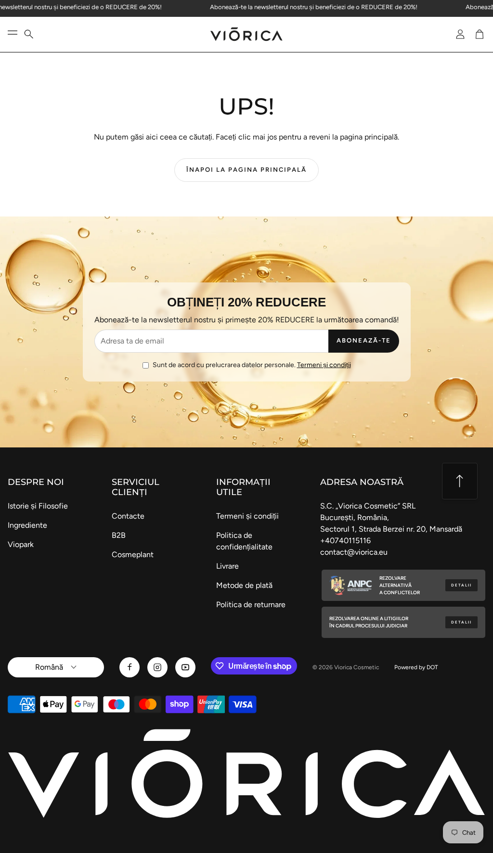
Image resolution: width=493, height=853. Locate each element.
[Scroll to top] (460, 481)
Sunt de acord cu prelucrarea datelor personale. (252, 365)
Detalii (461, 585)
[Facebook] (129, 667)
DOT (432, 667)
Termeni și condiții (324, 365)
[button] (34, 34)
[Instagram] (157, 667)
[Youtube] (185, 667)
